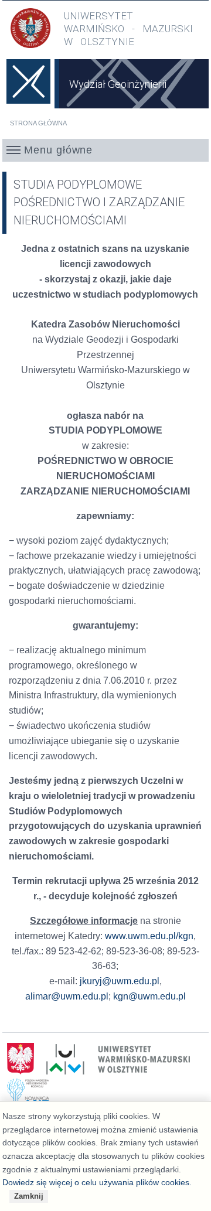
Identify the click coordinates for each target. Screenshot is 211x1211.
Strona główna (38, 123)
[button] (105, 150)
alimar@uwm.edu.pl (66, 996)
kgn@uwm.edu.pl (149, 996)
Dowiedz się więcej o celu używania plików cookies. (97, 1182)
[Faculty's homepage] (28, 90)
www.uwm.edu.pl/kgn (149, 936)
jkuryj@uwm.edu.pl (119, 981)
